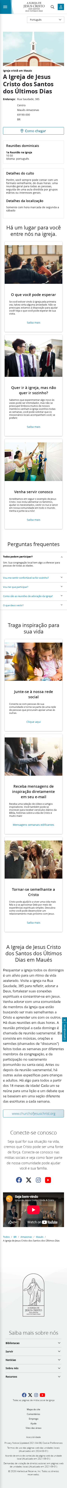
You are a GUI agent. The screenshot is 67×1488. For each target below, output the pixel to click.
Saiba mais (33, 322)
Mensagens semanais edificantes (33, 824)
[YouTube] (48, 1180)
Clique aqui (33, 722)
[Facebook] (19, 1180)
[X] (29, 1180)
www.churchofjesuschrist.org (33, 1113)
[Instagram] (38, 1180)
